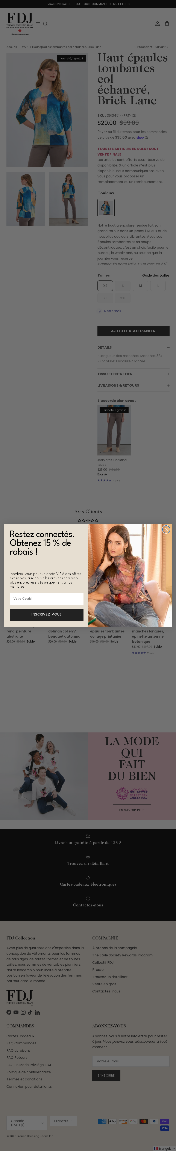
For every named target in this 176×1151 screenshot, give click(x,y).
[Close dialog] (166, 529)
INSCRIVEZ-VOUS (47, 614)
